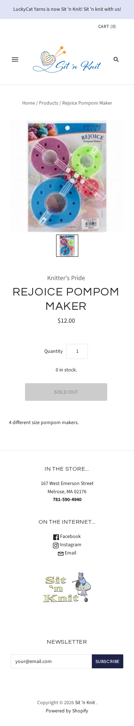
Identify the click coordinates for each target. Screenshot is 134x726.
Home (28, 103)
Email (70, 553)
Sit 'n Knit (85, 702)
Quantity (53, 351)
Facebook (70, 536)
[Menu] (15, 59)
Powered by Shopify (67, 711)
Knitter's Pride (66, 278)
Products (48, 103)
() (107, 26)
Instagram (70, 544)
